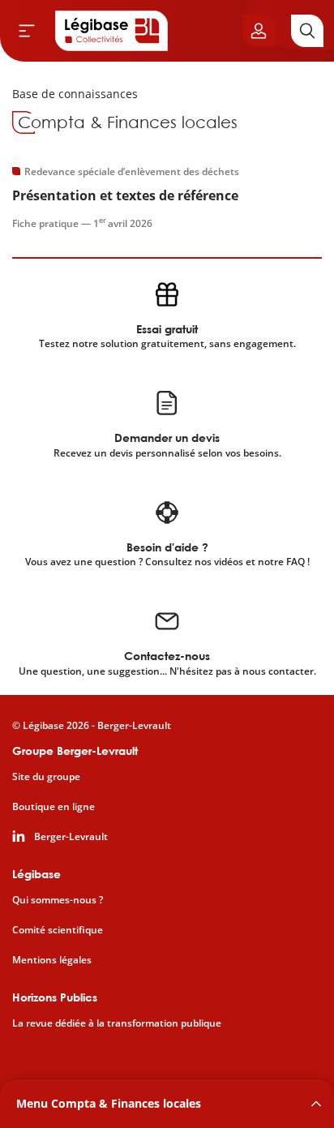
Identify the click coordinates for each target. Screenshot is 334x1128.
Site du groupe (46, 776)
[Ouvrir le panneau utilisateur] (258, 31)
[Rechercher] (307, 31)
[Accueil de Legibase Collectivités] (112, 31)
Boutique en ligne (53, 806)
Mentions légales (52, 960)
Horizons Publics (54, 997)
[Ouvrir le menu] (27, 31)
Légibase (36, 874)
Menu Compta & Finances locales (108, 1103)
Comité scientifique (57, 930)
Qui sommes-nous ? (57, 900)
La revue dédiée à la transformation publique (116, 1023)
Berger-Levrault (71, 836)
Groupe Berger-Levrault (75, 750)
